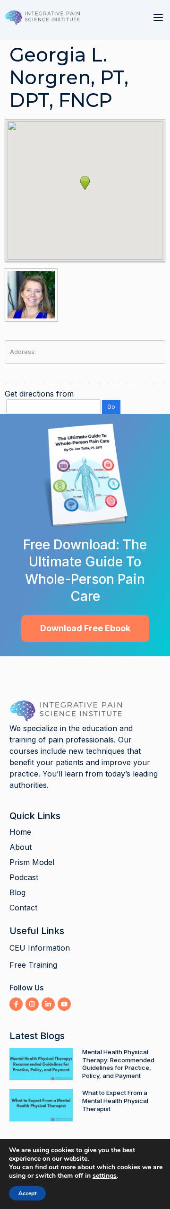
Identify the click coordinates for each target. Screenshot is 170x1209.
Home (20, 832)
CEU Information (39, 948)
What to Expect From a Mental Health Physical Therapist (115, 1100)
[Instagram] (32, 1004)
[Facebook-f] (16, 1004)
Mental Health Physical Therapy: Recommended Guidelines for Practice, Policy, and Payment (118, 1064)
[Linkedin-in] (48, 1004)
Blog (17, 892)
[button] (158, 17)
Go (111, 406)
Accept (27, 1193)
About (20, 847)
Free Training (33, 965)
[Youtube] (64, 1004)
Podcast (23, 877)
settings (105, 1176)
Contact (23, 907)
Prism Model (31, 862)
